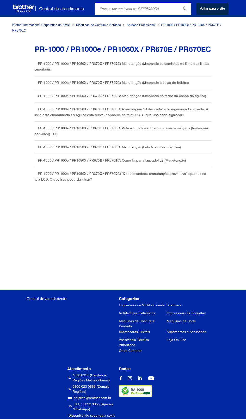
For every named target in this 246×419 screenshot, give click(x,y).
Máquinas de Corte (181, 321)
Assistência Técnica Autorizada (134, 342)
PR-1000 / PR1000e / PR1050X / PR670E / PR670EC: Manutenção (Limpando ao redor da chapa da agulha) (122, 96)
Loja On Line (176, 340)
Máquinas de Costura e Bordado (98, 25)
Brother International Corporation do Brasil (41, 25)
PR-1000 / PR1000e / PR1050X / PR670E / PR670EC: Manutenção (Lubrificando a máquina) (109, 147)
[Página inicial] (23, 8)
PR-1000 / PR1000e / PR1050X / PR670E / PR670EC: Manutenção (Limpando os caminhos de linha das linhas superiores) (121, 66)
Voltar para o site (212, 8)
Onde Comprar (130, 351)
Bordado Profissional (141, 25)
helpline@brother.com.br (92, 398)
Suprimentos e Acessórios (186, 332)
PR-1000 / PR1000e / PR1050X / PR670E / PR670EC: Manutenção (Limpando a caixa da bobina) (113, 83)
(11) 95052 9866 (87, 404)
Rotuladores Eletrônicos (137, 313)
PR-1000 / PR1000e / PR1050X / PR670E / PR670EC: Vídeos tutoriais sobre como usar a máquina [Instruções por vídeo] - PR (121, 131)
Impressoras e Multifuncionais (141, 305)
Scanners (174, 305)
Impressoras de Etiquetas (186, 313)
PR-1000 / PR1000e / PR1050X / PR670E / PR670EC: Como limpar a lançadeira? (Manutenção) (112, 160)
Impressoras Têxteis (134, 332)
